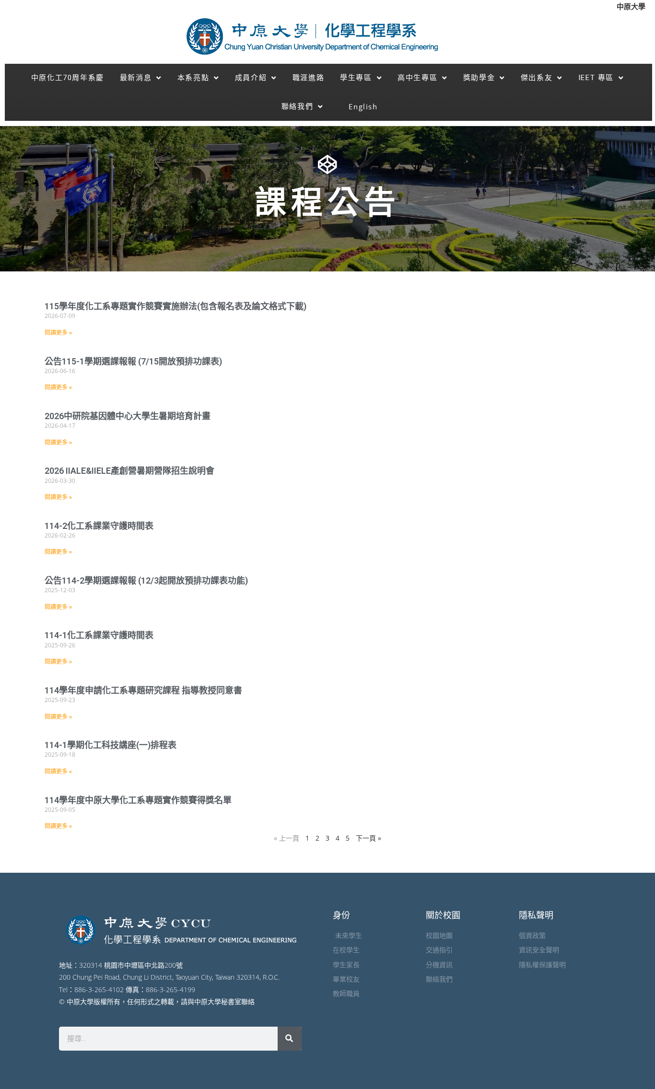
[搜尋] (290, 1039)
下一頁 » (368, 838)
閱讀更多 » (58, 332)
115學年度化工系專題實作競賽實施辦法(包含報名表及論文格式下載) (175, 306)
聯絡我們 (297, 106)
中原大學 (631, 6)
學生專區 (356, 77)
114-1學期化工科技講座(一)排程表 (110, 745)
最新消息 (136, 77)
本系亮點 (193, 77)
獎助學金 (479, 77)
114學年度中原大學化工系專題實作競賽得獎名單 (138, 800)
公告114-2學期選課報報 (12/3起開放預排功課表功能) (148, 580)
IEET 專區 (596, 77)
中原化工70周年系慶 (67, 77)
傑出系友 (536, 77)
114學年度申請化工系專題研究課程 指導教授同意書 (143, 690)
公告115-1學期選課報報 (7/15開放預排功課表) (133, 361)
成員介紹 (251, 77)
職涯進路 (308, 77)
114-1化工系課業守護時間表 (99, 635)
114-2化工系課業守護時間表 (99, 526)
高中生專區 (417, 77)
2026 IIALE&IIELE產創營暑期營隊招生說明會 (129, 471)
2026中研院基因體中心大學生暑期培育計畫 (128, 416)
